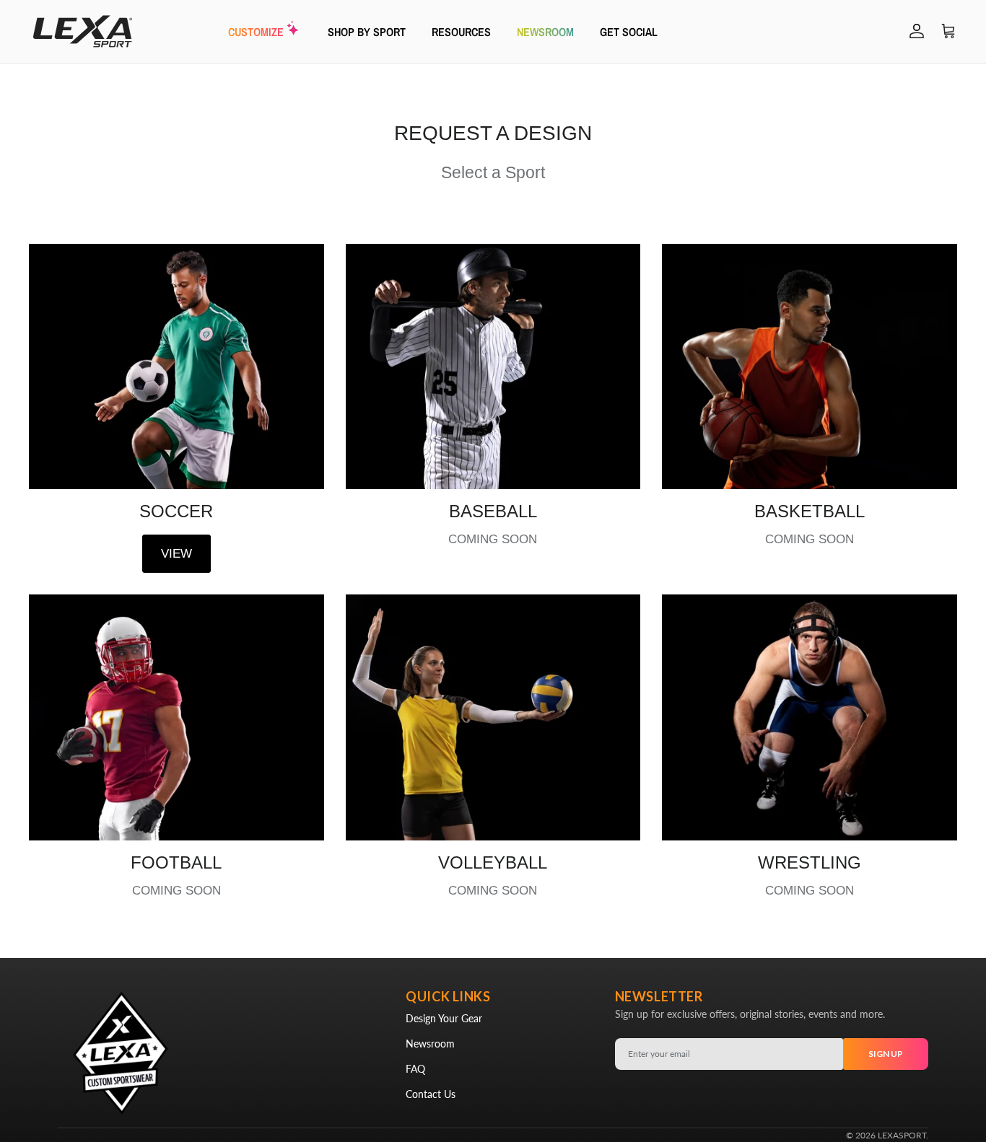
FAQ (415, 1069)
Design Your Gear (444, 1018)
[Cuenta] (913, 31)
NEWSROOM (545, 31)
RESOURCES (461, 31)
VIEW (176, 554)
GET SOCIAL (629, 31)
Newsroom (430, 1043)
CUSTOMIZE (256, 31)
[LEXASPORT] (83, 31)
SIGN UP (885, 1053)
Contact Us (430, 1094)
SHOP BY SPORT (367, 31)
